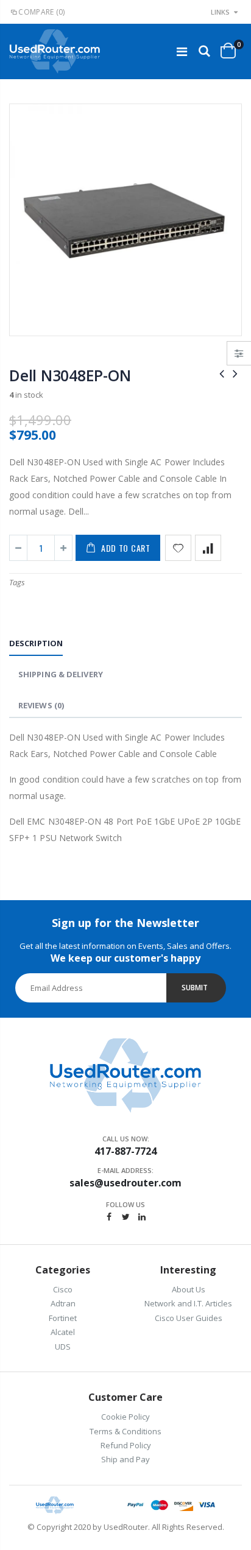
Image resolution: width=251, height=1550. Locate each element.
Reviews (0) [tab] (41, 705)
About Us (188, 1289)
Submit (195, 987)
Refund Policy (126, 1445)
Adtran (63, 1303)
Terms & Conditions (125, 1431)
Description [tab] (36, 643)
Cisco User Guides (188, 1317)
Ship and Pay (125, 1459)
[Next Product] (235, 373)
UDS (63, 1346)
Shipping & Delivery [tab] (60, 674)
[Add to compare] (208, 548)
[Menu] (182, 51)
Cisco (62, 1289)
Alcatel (63, 1331)
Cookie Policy (125, 1416)
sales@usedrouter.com (125, 1182)
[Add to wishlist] (178, 548)
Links (220, 11)
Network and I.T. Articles (188, 1303)
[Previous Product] (221, 373)
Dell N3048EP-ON (69, 375)
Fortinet (63, 1317)
